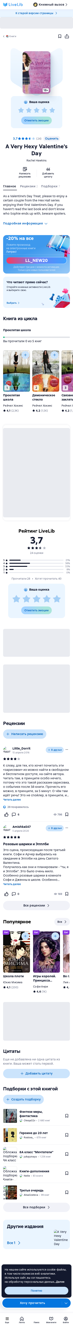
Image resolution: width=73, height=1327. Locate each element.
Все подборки (34, 1207)
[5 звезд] (52, 110)
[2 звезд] (29, 110)
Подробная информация (23, 223)
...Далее (59, 1282)
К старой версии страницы (34, 13)
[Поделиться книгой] (67, 36)
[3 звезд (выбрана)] (26, 138)
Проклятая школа (17, 330)
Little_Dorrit (21, 748)
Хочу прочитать (32, 1303)
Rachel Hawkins (36, 160)
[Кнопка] (25, 355)
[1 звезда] (21, 110)
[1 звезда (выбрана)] (19, 138)
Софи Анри (40, 986)
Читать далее (12, 799)
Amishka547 (21, 827)
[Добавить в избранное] (60, 36)
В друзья (56, 749)
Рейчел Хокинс (13, 405)
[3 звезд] (36, 110)
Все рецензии (34, 905)
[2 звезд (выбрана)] (23, 138)
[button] (36, 72)
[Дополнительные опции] (66, 1303)
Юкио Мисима (12, 982)
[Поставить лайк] (6, 814)
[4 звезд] (44, 110)
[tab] (10, 187)
